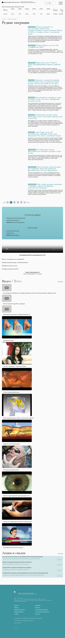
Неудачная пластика (19, 610)
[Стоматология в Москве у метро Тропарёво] (32, 247)
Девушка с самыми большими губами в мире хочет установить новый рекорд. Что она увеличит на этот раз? (43, 82)
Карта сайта (17, 623)
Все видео (60, 281)
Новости (16, 605)
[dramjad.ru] (13, 7)
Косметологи (10, 233)
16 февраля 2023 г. (32, 184)
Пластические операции (41, 610)
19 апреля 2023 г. (32, 149)
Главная (4, 19)
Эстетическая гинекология (42, 612)
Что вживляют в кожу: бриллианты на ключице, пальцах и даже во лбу (44, 151)
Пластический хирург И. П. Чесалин (32, 274)
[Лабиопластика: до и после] (32, 266)
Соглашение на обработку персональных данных (28, 618)
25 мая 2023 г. (31, 97)
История (37, 607)
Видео (6, 281)
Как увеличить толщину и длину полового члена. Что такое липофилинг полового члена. (44, 99)
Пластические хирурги (12, 220)
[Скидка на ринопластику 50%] (32, 269)
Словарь (16, 614)
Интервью (38, 605)
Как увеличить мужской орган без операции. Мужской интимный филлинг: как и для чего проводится (44, 169)
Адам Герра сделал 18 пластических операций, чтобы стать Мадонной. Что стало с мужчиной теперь (44, 134)
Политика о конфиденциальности (24, 620)
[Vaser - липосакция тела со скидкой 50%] (32, 259)
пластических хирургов (15, 222)
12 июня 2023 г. (32, 62)
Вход (49, 3)
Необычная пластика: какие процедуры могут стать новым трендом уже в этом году (45, 116)
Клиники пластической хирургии (15, 218)
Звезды (16, 607)
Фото (17, 281)
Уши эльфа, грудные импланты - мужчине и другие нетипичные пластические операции (45, 186)
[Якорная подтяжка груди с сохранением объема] (32, 262)
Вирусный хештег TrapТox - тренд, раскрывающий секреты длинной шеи (44, 64)
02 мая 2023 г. (31, 132)
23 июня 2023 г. (32, 45)
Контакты (37, 614)
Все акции (60, 553)
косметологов (12, 235)
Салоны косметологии (12, 231)
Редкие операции (18, 612)
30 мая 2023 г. (31, 80)
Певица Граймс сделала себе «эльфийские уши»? (43, 46)
